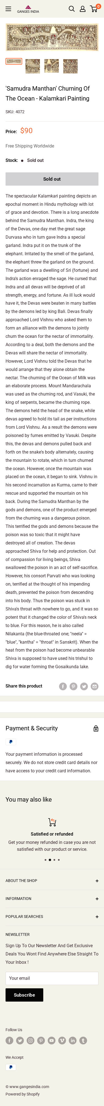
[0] (93, 9)
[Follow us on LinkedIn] (73, 1040)
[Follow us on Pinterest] (41, 1040)
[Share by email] (94, 686)
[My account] (82, 9)
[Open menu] (8, 9)
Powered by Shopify (23, 1094)
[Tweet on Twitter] (84, 686)
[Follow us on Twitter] (20, 1040)
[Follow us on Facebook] (9, 1040)
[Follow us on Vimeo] (62, 1040)
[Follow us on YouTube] (51, 1040)
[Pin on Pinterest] (73, 686)
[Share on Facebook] (63, 686)
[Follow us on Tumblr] (83, 1040)
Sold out (52, 179)
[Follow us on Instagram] (30, 1040)
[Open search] (72, 9)
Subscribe (24, 995)
